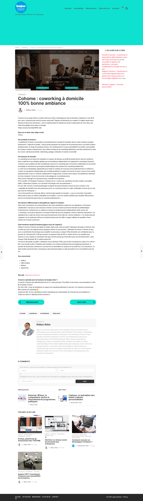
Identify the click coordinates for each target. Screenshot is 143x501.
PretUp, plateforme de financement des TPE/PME (29, 440)
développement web (78, 436)
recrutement (76, 437)
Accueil (68, 8)
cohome (22, 313)
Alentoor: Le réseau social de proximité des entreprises (56, 442)
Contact (115, 8)
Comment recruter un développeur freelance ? (82, 441)
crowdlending (28, 434)
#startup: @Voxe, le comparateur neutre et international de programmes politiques (41, 398)
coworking (33, 313)
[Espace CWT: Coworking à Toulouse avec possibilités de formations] (30, 461)
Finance (22, 95)
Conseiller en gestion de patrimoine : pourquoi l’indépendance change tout (112, 64)
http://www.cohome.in (32, 275)
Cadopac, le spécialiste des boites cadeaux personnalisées (82, 397)
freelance (56, 313)
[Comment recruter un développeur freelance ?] (84, 424)
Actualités (79, 8)
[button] (126, 8)
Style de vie (104, 8)
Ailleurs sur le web (116, 50)
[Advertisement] (71, 31)
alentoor (54, 434)
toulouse (36, 471)
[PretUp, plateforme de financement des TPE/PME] (30, 424)
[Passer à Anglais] (123, 7)
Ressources (91, 8)
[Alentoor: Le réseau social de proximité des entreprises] (57, 423)
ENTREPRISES (44, 313)
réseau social (49, 435)
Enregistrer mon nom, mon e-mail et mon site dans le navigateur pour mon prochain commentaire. (56, 377)
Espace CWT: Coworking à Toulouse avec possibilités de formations (29, 476)
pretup (28, 436)
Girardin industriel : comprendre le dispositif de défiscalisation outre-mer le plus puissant (115, 57)
